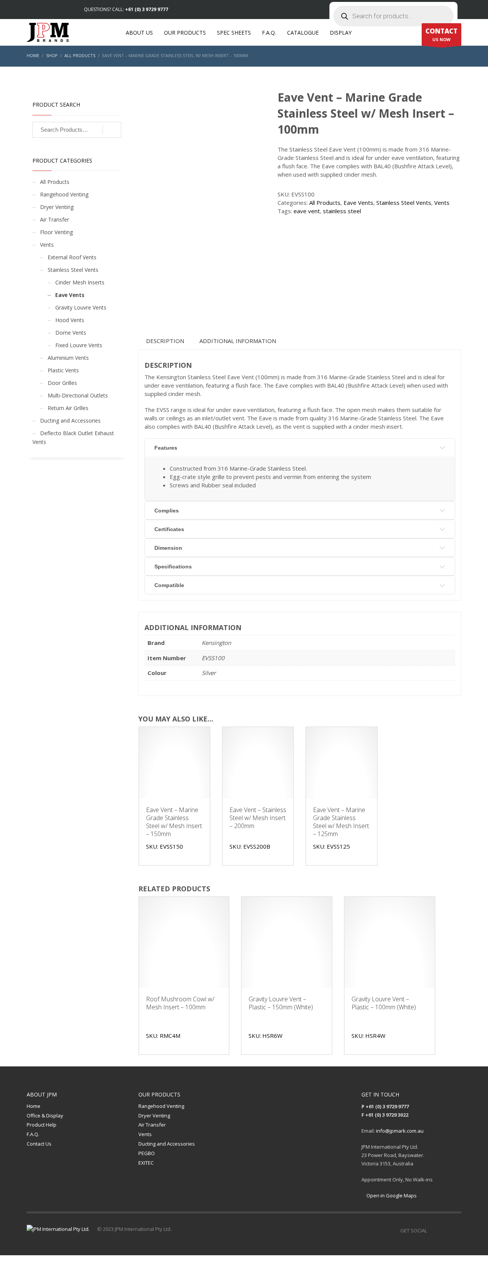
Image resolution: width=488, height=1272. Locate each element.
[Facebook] (32, 9)
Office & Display (45, 1115)
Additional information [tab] (237, 341)
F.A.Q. (33, 1134)
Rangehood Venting (64, 194)
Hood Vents (69, 320)
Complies (166, 511)
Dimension (168, 548)
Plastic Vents (63, 370)
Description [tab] (165, 341)
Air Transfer (54, 219)
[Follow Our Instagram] (444, 1230)
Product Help (41, 1124)
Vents (441, 202)
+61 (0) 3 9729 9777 (146, 9)
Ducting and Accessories (70, 420)
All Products (324, 202)
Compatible (169, 585)
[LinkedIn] (55, 9)
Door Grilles (62, 382)
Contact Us (39, 1143)
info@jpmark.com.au (400, 1130)
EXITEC (146, 1162)
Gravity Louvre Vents (80, 307)
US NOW (441, 34)
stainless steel (342, 211)
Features (165, 448)
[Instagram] (44, 9)
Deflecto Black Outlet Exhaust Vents (73, 437)
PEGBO (146, 1153)
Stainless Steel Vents (403, 202)
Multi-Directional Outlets (78, 395)
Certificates (169, 529)
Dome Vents (70, 332)
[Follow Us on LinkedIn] (455, 1230)
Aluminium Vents (68, 357)
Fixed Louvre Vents (78, 345)
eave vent (307, 211)
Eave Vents (358, 202)
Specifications (173, 566)
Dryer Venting (57, 207)
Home (33, 1106)
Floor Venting (56, 232)
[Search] (112, 130)
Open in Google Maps (391, 1195)
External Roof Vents (72, 257)
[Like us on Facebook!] (432, 1230)
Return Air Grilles (68, 408)
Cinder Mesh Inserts (79, 282)
